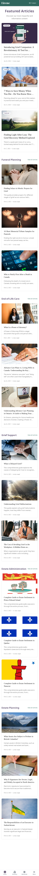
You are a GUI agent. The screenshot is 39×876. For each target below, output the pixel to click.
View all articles (32, 160)
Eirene (6, 3)
